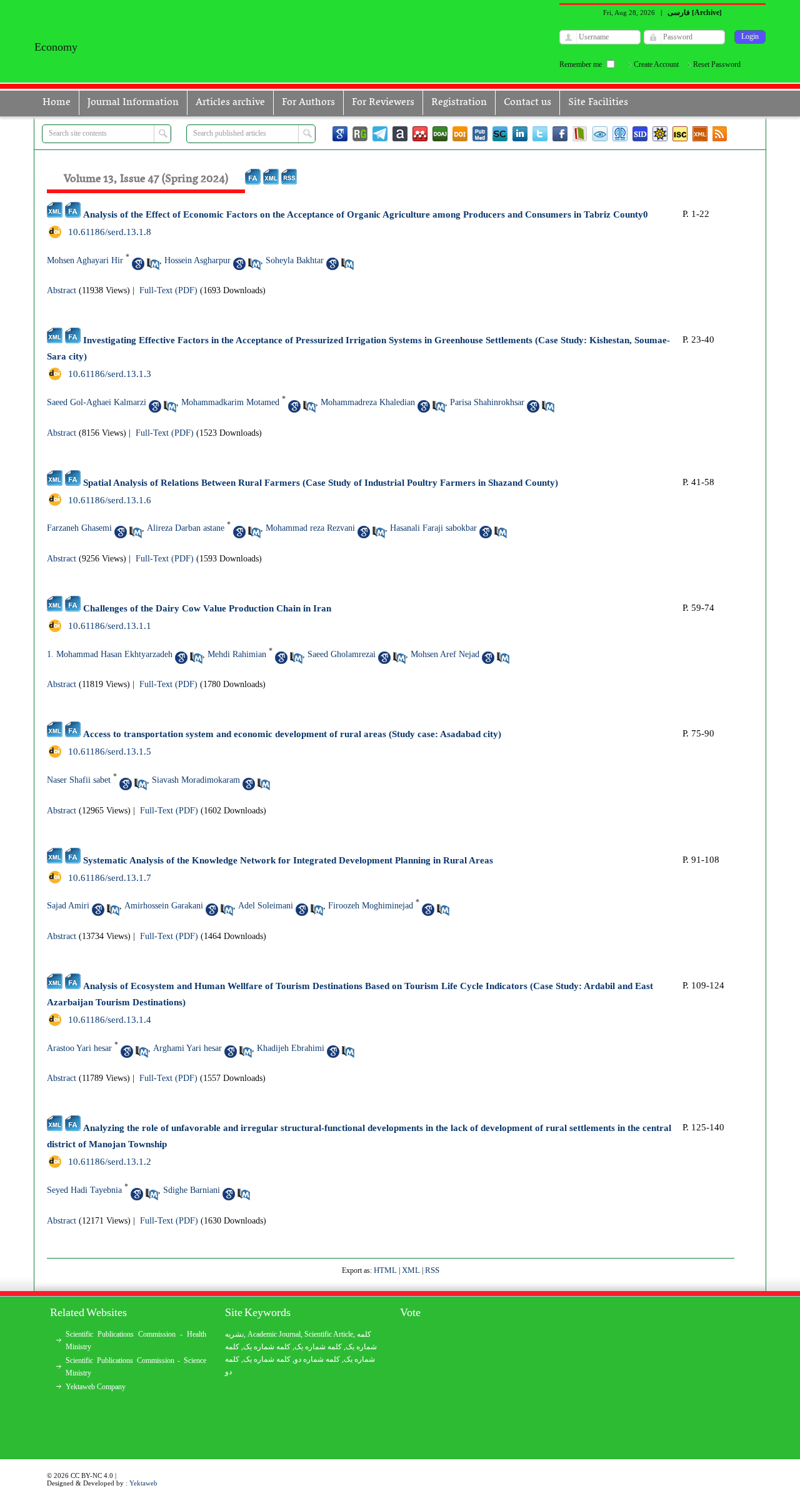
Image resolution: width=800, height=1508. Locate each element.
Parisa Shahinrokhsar (487, 402)
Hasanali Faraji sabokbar (433, 528)
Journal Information (133, 102)
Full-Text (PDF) (168, 290)
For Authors (308, 102)
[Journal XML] (700, 133)
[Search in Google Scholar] (138, 264)
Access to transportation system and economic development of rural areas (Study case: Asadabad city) (292, 734)
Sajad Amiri (68, 905)
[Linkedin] (520, 133)
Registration (459, 102)
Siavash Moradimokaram (196, 780)
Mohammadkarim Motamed (230, 402)
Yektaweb (143, 1483)
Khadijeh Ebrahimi (290, 1048)
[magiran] (580, 133)
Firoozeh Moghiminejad (370, 905)
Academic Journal (274, 1334)
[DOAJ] (440, 133)
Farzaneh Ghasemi (79, 528)
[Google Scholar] (340, 133)
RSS (432, 1270)
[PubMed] (480, 133)
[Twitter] (540, 133)
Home (56, 102)
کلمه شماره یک (267, 1346)
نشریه (234, 1334)
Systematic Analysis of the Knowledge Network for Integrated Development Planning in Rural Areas (288, 860)
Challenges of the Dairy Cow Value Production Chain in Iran (207, 608)
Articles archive (230, 102)
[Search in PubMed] (153, 264)
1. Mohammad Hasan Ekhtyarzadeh (109, 654)
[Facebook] (560, 133)
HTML (385, 1270)
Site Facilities (598, 102)
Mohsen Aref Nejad (445, 654)
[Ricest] (660, 133)
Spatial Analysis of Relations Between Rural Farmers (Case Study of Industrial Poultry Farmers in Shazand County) (320, 483)
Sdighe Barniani (191, 1190)
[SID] (640, 133)
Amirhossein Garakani (163, 905)
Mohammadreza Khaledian (368, 402)
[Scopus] (500, 133)
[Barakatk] (620, 133)
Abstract (61, 290)
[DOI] (460, 133)
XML (411, 1270)
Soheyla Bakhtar (295, 260)
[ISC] (680, 133)
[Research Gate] (360, 133)
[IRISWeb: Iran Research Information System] (600, 133)
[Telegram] (380, 133)
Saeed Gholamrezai (342, 654)
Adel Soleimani (265, 905)
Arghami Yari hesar (187, 1048)
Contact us (527, 102)
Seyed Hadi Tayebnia (84, 1190)
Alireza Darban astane (185, 528)
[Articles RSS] (720, 133)
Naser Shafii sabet (79, 780)
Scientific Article (328, 1334)
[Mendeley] (420, 133)
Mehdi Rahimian (237, 654)
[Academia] (400, 133)
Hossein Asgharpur (197, 260)
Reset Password (717, 64)
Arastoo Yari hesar (79, 1048)
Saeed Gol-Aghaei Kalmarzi (96, 402)
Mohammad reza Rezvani (310, 528)
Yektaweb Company (96, 1386)
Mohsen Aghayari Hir (85, 260)
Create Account (656, 64)
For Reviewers (383, 102)
